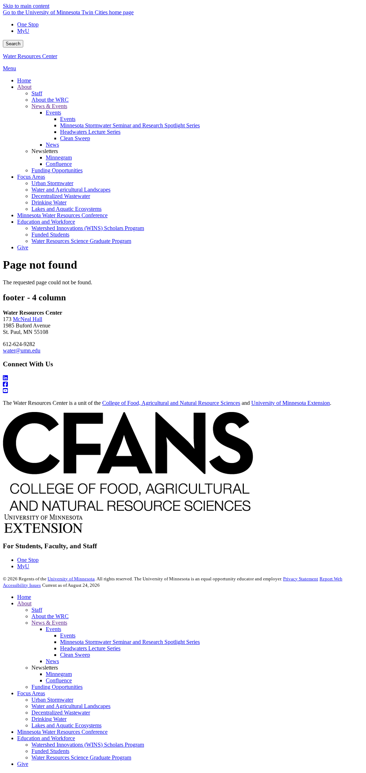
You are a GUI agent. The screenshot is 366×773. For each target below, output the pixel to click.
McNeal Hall (27, 319)
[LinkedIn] (183, 378)
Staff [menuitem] (36, 93)
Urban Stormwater (52, 700)
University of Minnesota (71, 578)
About (24, 603)
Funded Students (50, 751)
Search (13, 43)
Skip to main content (26, 6)
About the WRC (50, 616)
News (52, 661)
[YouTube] (183, 391)
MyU (23, 31)
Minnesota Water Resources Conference (62, 732)
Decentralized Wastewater (60, 713)
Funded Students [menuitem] (50, 235)
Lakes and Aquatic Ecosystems (66, 725)
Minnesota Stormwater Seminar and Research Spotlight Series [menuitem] (130, 125)
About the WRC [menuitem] (50, 100)
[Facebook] (183, 384)
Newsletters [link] (44, 151)
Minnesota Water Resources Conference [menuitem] (62, 215)
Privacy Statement (300, 578)
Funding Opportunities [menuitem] (57, 170)
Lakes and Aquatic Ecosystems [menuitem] (66, 209)
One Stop (28, 24)
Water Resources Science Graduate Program (81, 757)
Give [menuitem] (22, 247)
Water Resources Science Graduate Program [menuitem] (81, 241)
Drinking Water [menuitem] (48, 202)
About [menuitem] (24, 87)
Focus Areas (31, 693)
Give (22, 764)
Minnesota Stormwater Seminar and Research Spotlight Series (130, 642)
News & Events (49, 623)
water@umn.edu (21, 350)
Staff (36, 610)
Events (53, 629)
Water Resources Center (30, 56)
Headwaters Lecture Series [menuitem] (90, 132)
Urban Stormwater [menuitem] (52, 183)
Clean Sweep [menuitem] (75, 138)
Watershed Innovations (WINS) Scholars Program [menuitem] (87, 228)
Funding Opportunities (57, 687)
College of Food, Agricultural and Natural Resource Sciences (171, 403)
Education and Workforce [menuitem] (46, 222)
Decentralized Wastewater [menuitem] (60, 196)
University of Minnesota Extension (290, 403)
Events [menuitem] (53, 113)
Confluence (59, 680)
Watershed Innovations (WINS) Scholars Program (87, 745)
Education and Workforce (46, 738)
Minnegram (59, 674)
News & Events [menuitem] (49, 106)
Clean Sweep (75, 655)
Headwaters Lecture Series (90, 648)
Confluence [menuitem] (59, 164)
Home (24, 597)
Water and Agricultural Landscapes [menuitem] (70, 190)
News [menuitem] (52, 145)
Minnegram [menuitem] (59, 157)
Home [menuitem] (24, 80)
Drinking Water (48, 719)
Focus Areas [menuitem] (31, 177)
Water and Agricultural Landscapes (70, 706)
